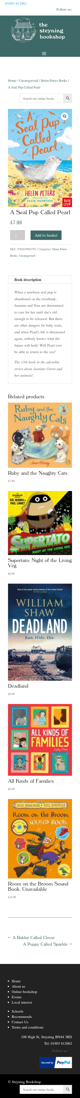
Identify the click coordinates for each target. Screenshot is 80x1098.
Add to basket (46, 235)
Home (12, 80)
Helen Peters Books (54, 80)
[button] (64, 116)
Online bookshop (24, 991)
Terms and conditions (27, 1027)
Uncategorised (28, 80)
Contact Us (20, 1021)
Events (17, 996)
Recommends (22, 1016)
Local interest (22, 1002)
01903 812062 (16, 3)
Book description (27, 279)
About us (18, 986)
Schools (17, 1011)
